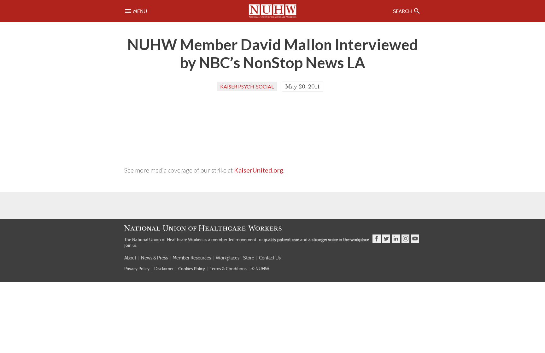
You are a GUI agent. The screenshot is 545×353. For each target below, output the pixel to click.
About (130, 258)
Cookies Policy (191, 268)
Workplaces (227, 258)
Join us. (131, 245)
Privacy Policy (136, 268)
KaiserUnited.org (258, 170)
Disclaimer (163, 268)
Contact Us (270, 258)
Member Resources (192, 258)
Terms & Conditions (228, 268)
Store (248, 258)
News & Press (154, 258)
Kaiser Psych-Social (247, 86)
